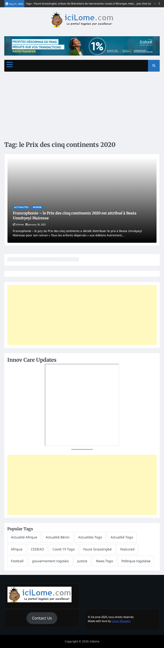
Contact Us (42, 618)
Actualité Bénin (58, 537)
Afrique (16, 549)
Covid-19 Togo (64, 549)
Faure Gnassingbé (97, 549)
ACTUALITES (21, 207)
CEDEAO (37, 549)
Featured (127, 549)
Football (17, 561)
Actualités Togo (90, 537)
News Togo (104, 561)
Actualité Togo (122, 537)
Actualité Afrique (24, 537)
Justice (82, 561)
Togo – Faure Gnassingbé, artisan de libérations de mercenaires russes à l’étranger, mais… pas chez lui (84, 3)
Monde (37, 207)
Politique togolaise (136, 561)
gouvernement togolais (50, 561)
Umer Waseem (121, 621)
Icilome (20, 224)
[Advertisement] (82, 106)
